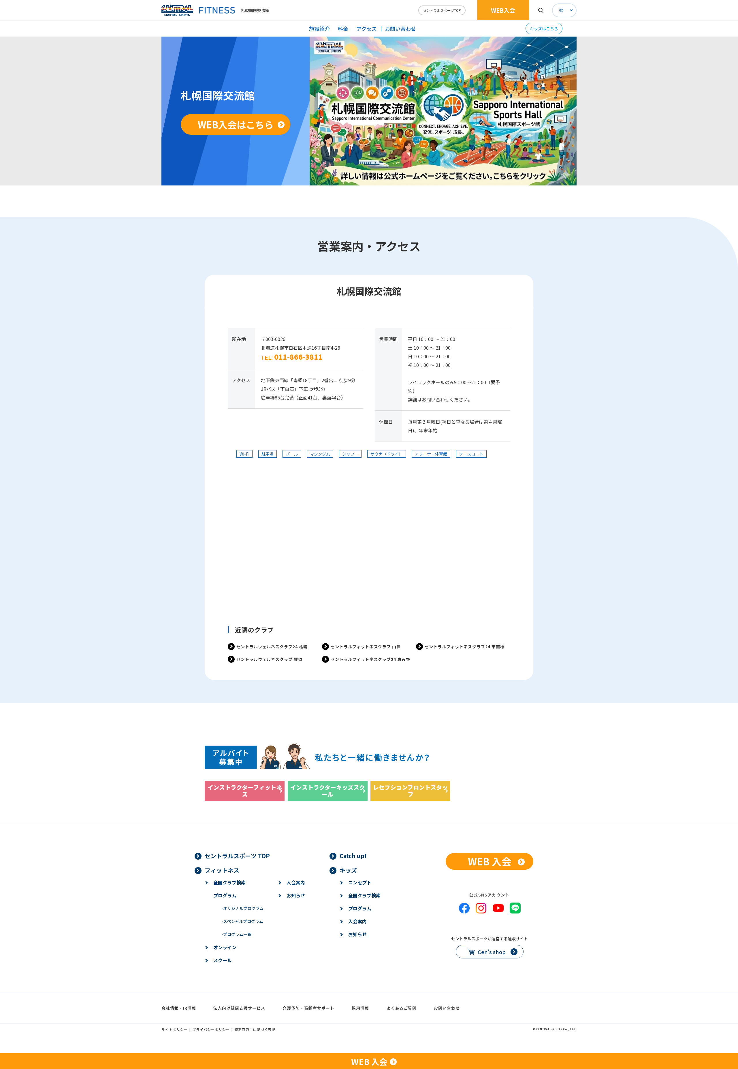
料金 (343, 28)
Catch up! (353, 856)
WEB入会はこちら (236, 124)
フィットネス (222, 870)
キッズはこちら (544, 28)
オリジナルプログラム (242, 908)
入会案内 (296, 882)
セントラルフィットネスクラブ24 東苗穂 (464, 646)
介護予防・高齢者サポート (308, 1008)
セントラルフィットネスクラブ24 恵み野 (371, 659)
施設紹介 (319, 28)
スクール (222, 960)
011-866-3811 (298, 357)
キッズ (348, 870)
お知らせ (296, 895)
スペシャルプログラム (242, 921)
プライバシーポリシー (211, 1029)
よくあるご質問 (401, 1008)
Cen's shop (492, 952)
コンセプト (359, 882)
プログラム (224, 895)
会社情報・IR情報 (178, 1008)
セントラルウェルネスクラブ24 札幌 (272, 646)
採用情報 (360, 1008)
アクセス (366, 28)
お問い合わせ (400, 28)
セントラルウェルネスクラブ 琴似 (269, 659)
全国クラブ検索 (229, 882)
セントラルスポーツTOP (442, 10)
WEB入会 (503, 10)
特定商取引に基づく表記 (255, 1029)
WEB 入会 (489, 861)
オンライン (224, 947)
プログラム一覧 (236, 934)
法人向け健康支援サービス (239, 1008)
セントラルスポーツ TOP (237, 856)
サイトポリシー (174, 1029)
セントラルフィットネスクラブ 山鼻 (366, 646)
